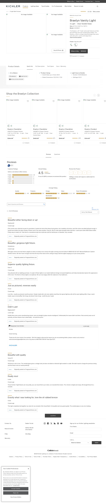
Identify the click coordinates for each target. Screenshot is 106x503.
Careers (11, 456)
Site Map (28, 434)
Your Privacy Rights (92, 456)
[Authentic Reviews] (11, 165)
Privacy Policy (18, 456)
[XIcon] (51, 423)
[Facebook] (48, 423)
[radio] (71, 44)
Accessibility (82, 456)
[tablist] (53, 154)
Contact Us (8, 423)
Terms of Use (28, 456)
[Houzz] (55, 423)
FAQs (6, 434)
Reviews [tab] (48, 154)
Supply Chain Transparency (60, 456)
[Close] (28, 468)
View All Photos (59, 51)
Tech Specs (50, 66)
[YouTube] (61, 423)
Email (71, 433)
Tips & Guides (45, 6)
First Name (73, 426)
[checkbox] (71, 44)
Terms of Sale (37, 456)
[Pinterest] (58, 423)
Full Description (40, 66)
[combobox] (97, 7)
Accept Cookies (15, 488)
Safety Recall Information (29, 428)
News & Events (9, 428)
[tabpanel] (53, 289)
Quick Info (30, 66)
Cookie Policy (16, 485)
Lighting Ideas (35, 6)
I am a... (72, 440)
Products (25, 6)
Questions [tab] (57, 154)
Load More (53, 415)
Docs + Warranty (61, 66)
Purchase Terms (47, 456)
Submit (96, 442)
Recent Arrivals (78, 6)
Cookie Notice (72, 456)
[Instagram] (45, 423)
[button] (71, 173)
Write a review (96, 11)
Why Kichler (68, 6)
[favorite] (28, 101)
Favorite (74, 56)
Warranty (7, 438)
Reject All (15, 492)
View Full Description (76, 37)
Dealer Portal (29, 423)
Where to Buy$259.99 (79, 51)
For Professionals (57, 6)
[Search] (97, 7)
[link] (47, 173)
